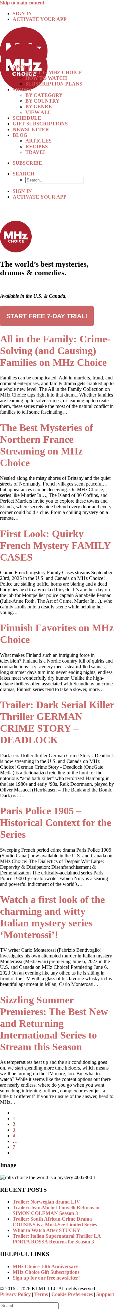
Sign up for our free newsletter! (46, 1277)
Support (105, 1294)
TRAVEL (36, 152)
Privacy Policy (15, 1294)
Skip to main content (22, 2)
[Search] (29, 1305)
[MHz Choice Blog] (57, 43)
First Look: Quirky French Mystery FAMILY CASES (55, 545)
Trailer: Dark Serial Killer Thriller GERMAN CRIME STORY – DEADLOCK (57, 722)
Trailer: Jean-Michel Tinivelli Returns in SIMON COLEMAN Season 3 (56, 1210)
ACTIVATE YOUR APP (39, 19)
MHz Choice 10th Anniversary (45, 1266)
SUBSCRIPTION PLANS (53, 83)
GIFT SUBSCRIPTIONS (40, 123)
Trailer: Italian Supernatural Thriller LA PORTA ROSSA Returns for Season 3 (57, 1238)
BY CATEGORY (44, 95)
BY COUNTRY (42, 101)
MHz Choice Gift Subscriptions (46, 1272)
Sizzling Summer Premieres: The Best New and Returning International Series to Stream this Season (54, 1023)
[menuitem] (63, 13)
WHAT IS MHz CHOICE (53, 72)
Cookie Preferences (72, 1294)
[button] (23, 173)
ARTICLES (38, 140)
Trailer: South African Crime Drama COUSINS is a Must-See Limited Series (55, 1221)
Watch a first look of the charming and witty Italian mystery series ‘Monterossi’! (52, 917)
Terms (41, 1294)
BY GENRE (38, 106)
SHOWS (22, 89)
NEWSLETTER (31, 129)
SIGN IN (22, 13)
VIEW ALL (38, 112)
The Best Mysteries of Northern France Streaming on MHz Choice (46, 445)
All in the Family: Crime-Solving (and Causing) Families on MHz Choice (55, 350)
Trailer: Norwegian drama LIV (46, 1201)
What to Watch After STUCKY (46, 1230)
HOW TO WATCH (46, 78)
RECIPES (36, 146)
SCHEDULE (27, 118)
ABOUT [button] (22, 66)
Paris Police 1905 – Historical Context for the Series (55, 822)
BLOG (20, 135)
